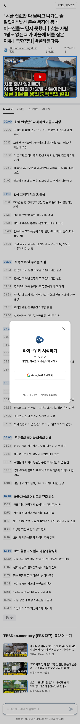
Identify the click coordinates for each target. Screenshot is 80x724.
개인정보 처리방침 (49, 395)
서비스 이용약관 (30, 395)
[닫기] (64, 328)
